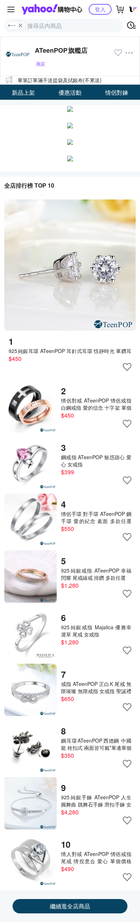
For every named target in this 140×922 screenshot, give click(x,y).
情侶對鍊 (116, 92)
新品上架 (23, 92)
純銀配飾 (116, 108)
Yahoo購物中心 (52, 9)
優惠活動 (70, 92)
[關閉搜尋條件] (20, 25)
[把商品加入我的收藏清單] (127, 367)
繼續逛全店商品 (70, 906)
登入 (100, 9)
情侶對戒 (23, 108)
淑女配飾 (23, 124)
